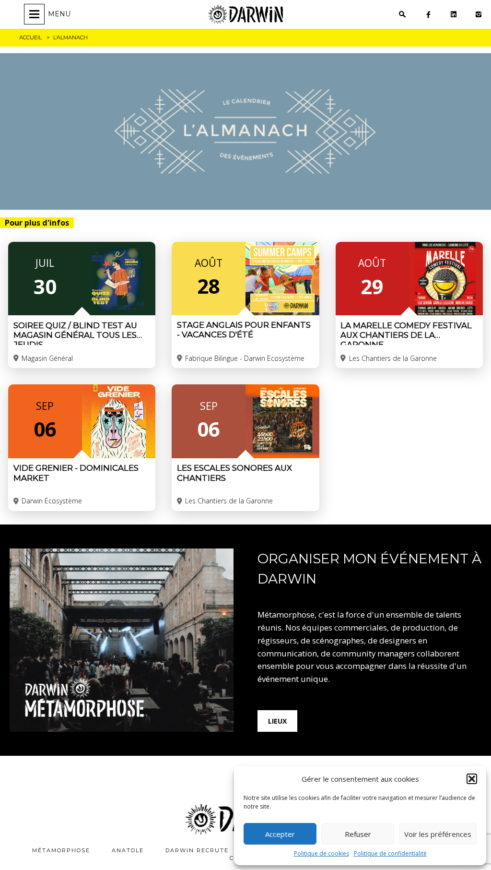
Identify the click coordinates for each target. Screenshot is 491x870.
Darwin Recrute (197, 850)
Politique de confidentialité (390, 853)
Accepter (280, 834)
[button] (472, 779)
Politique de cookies (321, 853)
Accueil (30, 37)
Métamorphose (61, 850)
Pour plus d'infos (37, 222)
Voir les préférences (437, 834)
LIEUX (277, 721)
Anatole (128, 850)
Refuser (358, 834)
